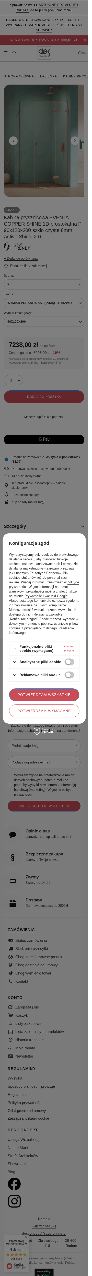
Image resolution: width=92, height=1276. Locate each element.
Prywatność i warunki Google (46, 596)
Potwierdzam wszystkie (44, 695)
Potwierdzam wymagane (44, 711)
